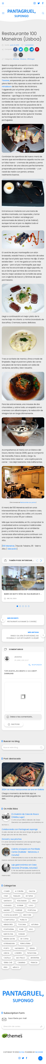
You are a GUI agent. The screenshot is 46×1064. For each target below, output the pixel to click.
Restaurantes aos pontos (28, 502)
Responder (37, 665)
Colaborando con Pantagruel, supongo (20, 829)
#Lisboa (23, 59)
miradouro (6, 86)
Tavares (5, 80)
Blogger (39, 1052)
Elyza (21, 1052)
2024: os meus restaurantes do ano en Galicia (23, 789)
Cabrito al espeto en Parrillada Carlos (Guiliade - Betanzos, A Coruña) (25, 852)
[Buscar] (43, 13)
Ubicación (12, 548)
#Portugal (30, 59)
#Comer (16, 59)
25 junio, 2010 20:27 (21, 660)
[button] (15, 49)
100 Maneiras (8, 545)
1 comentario (29, 45)
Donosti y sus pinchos (12, 839)
